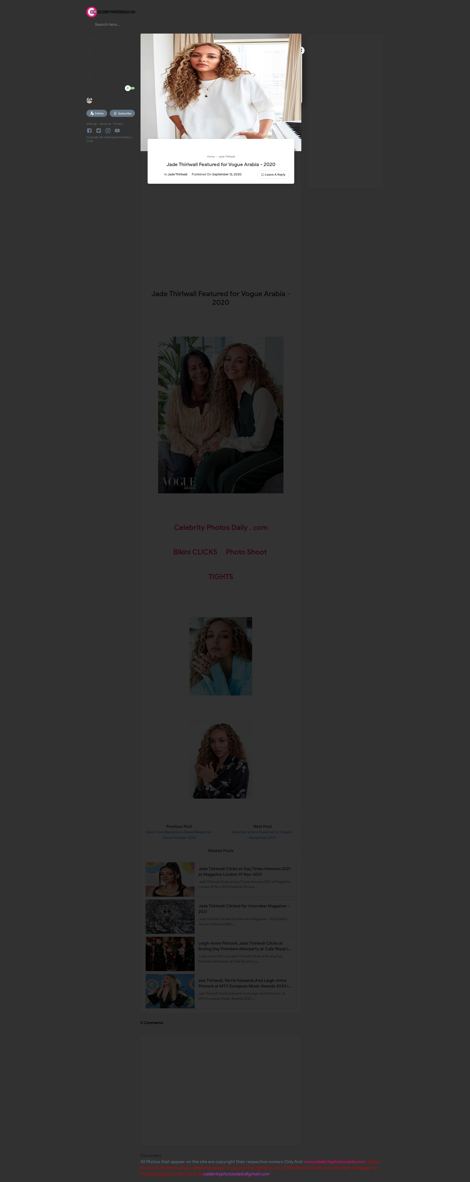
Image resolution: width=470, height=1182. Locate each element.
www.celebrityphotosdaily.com (334, 1161)
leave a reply (275, 174)
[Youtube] (117, 131)
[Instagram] (108, 131)
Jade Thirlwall (177, 174)
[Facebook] (90, 131)
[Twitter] (98, 131)
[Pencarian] (89, 26)
